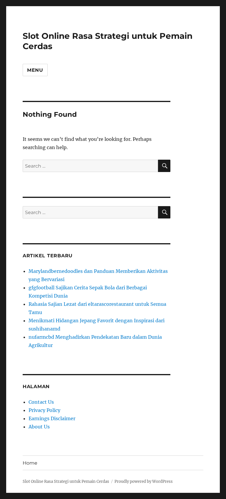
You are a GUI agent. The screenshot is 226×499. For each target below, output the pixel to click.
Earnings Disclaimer (52, 418)
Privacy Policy (44, 410)
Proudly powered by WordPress (143, 481)
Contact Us (41, 402)
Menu (35, 70)
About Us (39, 427)
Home (30, 463)
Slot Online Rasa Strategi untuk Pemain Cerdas (66, 481)
